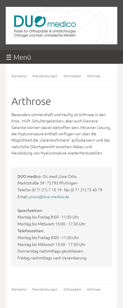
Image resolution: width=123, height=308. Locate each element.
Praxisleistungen (45, 75)
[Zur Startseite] (61, 42)
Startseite (19, 75)
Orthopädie (72, 75)
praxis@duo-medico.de (49, 196)
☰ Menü (18, 57)
